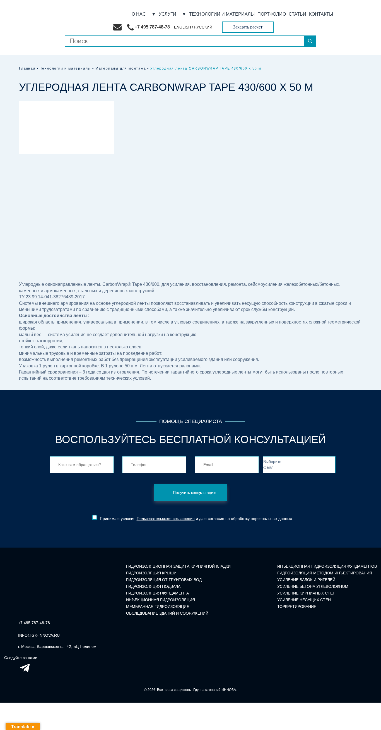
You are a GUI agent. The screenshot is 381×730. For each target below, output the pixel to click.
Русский (203, 27)
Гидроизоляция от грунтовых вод (164, 579)
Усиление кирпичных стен (306, 593)
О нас (139, 14)
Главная (27, 68)
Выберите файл (272, 464)
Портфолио (271, 14)
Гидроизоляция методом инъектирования (324, 573)
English (182, 27)
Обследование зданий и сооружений (167, 613)
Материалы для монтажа (120, 68)
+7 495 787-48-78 (34, 623)
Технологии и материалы (222, 14)
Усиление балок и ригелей (306, 579)
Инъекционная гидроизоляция (160, 600)
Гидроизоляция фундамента (157, 593)
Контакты (321, 14)
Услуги (167, 14)
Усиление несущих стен (304, 600)
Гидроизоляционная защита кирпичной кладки (178, 566)
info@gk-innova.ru (39, 635)
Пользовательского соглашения (166, 518)
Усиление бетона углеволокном (312, 586)
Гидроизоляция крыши (151, 573)
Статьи (297, 14)
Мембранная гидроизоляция (157, 606)
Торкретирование (296, 606)
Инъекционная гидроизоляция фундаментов (327, 566)
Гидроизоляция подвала (153, 586)
